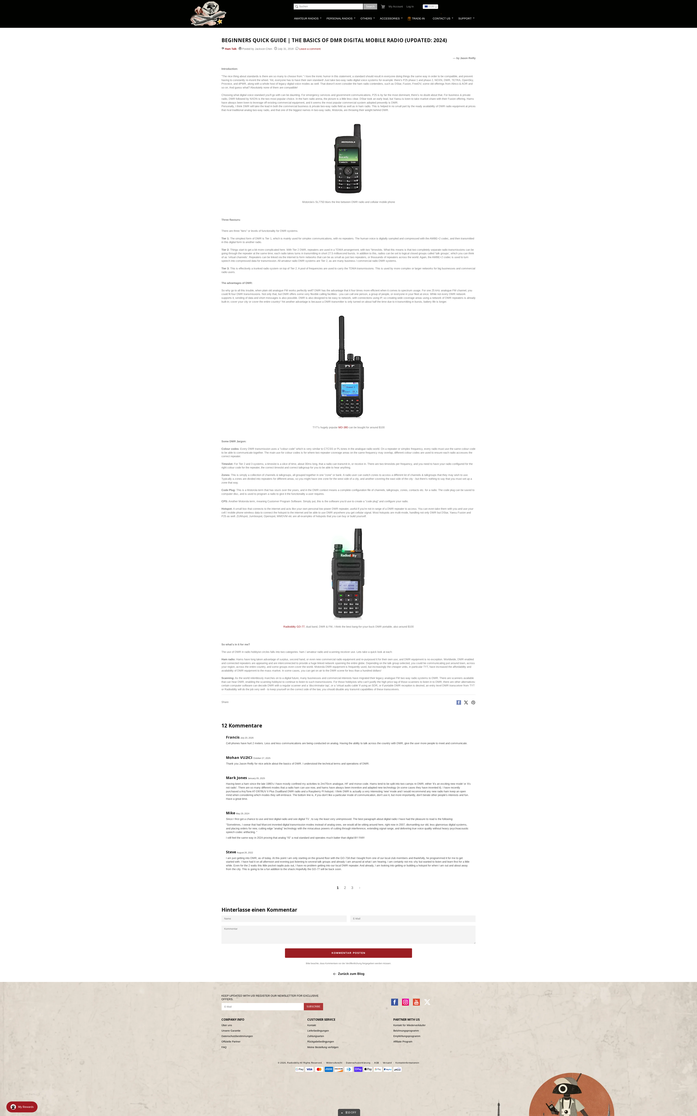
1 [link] (338, 888)
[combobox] (328, 6)
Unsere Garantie (231, 1030)
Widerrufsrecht (334, 1063)
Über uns (226, 1025)
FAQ (224, 1047)
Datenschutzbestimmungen (237, 1036)
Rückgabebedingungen (320, 1041)
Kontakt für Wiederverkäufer (409, 1025)
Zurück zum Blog (351, 974)
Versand (387, 1063)
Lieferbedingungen (318, 1030)
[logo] (209, 14)
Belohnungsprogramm (406, 1030)
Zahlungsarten (315, 1036)
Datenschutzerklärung (358, 1063)
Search (370, 6)
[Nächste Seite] (359, 888)
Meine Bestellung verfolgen (323, 1047)
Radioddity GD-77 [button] (294, 626)
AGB (376, 1063)
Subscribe (313, 1006)
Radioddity (293, 1063)
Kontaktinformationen (407, 1063)
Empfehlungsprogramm (406, 1036)
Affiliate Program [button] (402, 1041)
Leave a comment (309, 48)
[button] (383, 7)
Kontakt (311, 1025)
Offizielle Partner (231, 1041)
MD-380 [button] (343, 427)
